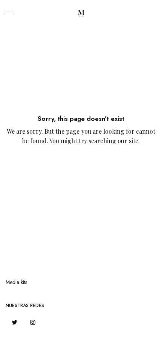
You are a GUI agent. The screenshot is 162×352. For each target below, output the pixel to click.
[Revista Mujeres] (81, 13)
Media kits (16, 282)
